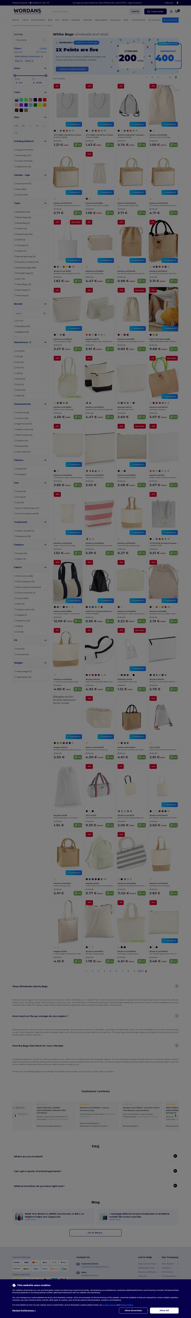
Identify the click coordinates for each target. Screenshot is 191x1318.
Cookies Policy (109, 1305)
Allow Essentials (133, 1310)
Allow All (164, 1310)
